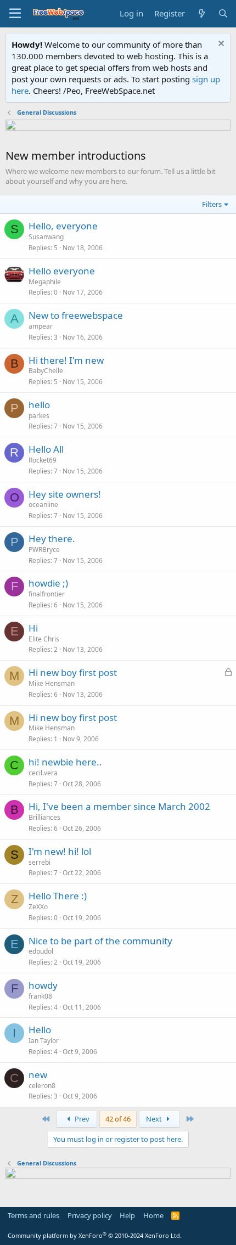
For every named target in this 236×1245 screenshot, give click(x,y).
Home (153, 1215)
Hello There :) (58, 895)
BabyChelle (46, 370)
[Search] (223, 13)
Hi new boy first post (73, 672)
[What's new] (201, 13)
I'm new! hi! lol (60, 851)
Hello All (46, 449)
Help (127, 1215)
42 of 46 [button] (118, 1119)
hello (39, 404)
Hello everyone (62, 270)
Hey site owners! (65, 494)
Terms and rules (33, 1215)
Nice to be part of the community (100, 940)
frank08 (40, 996)
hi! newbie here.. (65, 762)
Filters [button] (212, 204)
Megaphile (45, 281)
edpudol (41, 951)
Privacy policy (90, 1215)
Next (155, 1119)
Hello (40, 1029)
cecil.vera (43, 773)
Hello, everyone (63, 225)
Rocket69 (43, 460)
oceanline (43, 504)
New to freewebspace (76, 315)
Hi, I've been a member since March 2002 (119, 806)
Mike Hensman (52, 683)
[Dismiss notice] (219, 44)
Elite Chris (44, 639)
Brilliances (44, 817)
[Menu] (15, 13)
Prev (81, 1119)
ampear (41, 326)
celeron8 (42, 1085)
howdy (43, 985)
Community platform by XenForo (95, 1235)
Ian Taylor (44, 1040)
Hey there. (52, 538)
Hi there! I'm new (66, 360)
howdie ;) (48, 583)
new (38, 1074)
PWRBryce (44, 549)
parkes (39, 415)
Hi (33, 628)
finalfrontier (47, 594)
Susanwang (46, 236)
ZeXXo (38, 906)
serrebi (39, 862)
